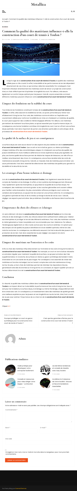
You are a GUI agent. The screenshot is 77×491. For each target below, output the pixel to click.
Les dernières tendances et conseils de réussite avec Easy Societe (61, 368)
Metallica (38, 4)
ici (9, 306)
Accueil (5, 19)
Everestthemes (20, 488)
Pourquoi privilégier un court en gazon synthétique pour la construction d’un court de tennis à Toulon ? (18, 320)
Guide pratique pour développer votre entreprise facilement (25, 368)
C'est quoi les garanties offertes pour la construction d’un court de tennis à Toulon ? (57, 320)
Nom (7, 428)
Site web (8, 439)
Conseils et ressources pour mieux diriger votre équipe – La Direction (26, 381)
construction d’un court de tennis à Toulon (30, 131)
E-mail (43, 428)
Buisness (5, 27)
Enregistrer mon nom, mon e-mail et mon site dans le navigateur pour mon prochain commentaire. (37, 453)
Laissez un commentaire (48, 39)
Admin (36, 39)
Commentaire (11, 410)
